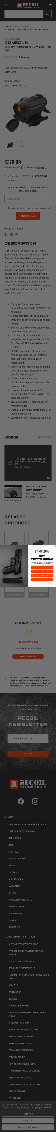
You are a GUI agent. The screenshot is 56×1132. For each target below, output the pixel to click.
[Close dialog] (54, 546)
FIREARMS (42, 571)
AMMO (42, 567)
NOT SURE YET (42, 579)
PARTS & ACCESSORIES (42, 575)
